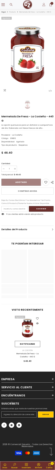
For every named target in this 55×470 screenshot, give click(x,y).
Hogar (3, 12)
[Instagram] (11, 425)
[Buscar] (11, 4)
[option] (27, 55)
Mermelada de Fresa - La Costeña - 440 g (27, 355)
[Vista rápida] (37, 323)
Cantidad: (5, 163)
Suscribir (41, 209)
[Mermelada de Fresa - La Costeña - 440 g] (27, 328)
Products (12, 12)
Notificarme (27, 344)
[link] (45, 182)
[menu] (3, 4)
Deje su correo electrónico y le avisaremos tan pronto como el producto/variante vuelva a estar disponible (25, 202)
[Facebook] (4, 425)
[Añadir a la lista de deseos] (37, 318)
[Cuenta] (43, 4)
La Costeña (17, 135)
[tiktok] (19, 425)
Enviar (45, 414)
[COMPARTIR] (51, 182)
